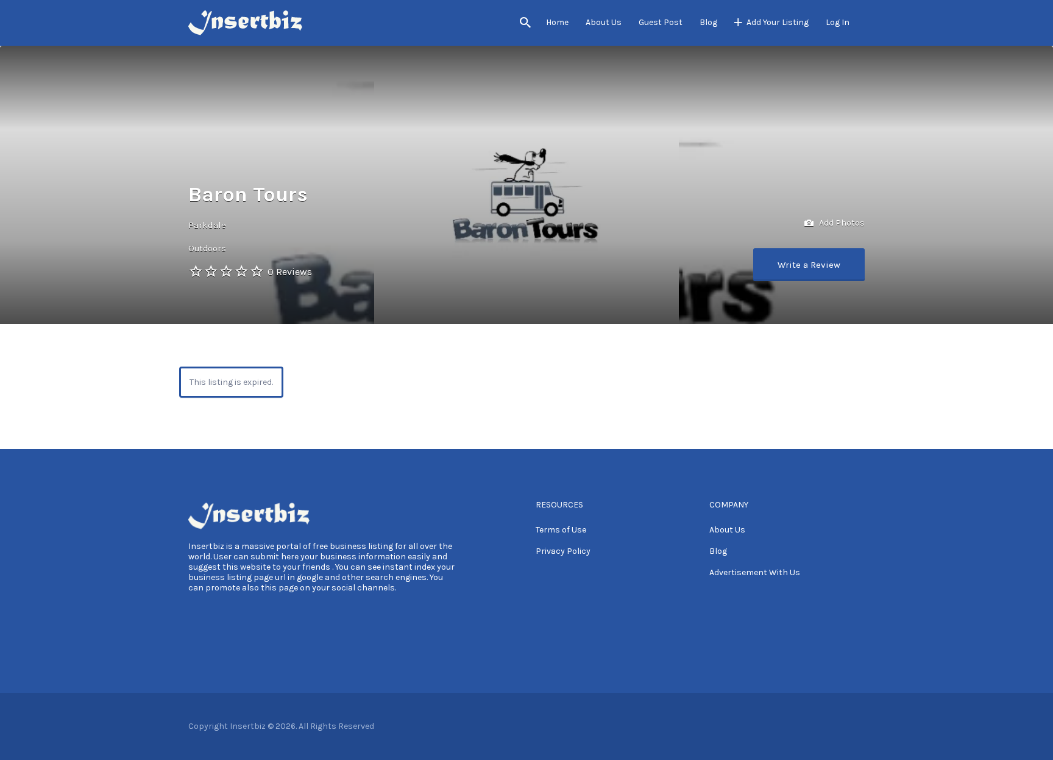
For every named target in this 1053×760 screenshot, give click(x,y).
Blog (708, 22)
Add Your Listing (777, 22)
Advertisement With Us (754, 572)
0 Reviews (290, 272)
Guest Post (660, 22)
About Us (604, 22)
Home (557, 22)
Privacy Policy (563, 551)
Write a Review (809, 264)
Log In (837, 22)
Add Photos (841, 223)
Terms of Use (561, 530)
